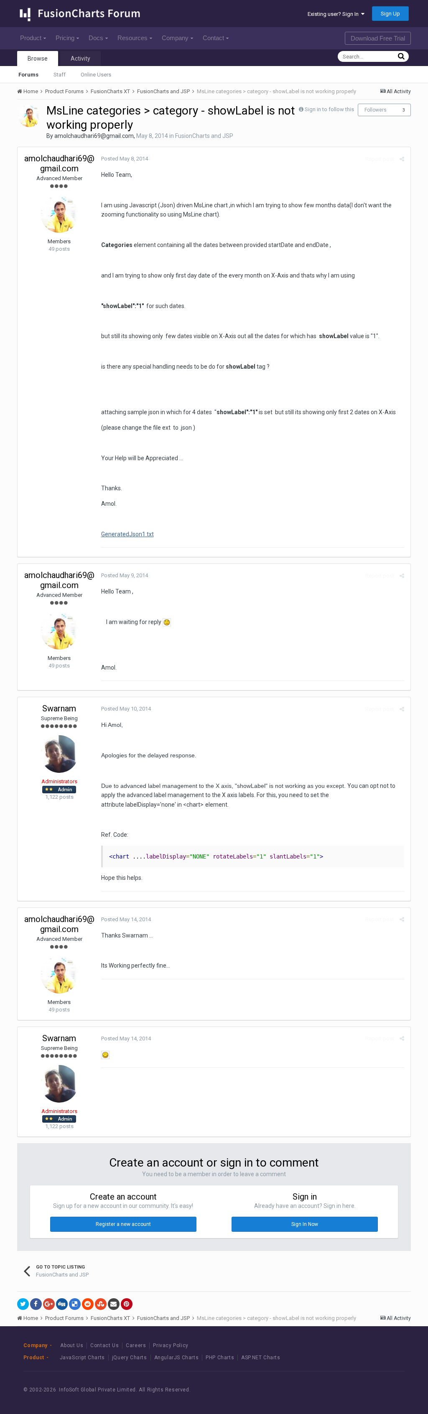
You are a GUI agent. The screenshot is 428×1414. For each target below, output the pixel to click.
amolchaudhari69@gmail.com (94, 135)
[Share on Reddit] (88, 1304)
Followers (375, 110)
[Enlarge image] (167, 622)
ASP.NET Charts (260, 1357)
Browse (38, 58)
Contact (213, 37)
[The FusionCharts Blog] (334, 1389)
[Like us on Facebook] (353, 1389)
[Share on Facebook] (36, 1304)
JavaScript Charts (82, 1357)
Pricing (65, 37)
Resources (132, 37)
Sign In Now (304, 1224)
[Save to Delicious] (75, 1304)
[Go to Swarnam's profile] (59, 754)
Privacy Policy (170, 1345)
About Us (71, 1345)
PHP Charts (220, 1357)
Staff (60, 74)
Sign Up (390, 13)
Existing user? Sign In (334, 14)
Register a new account (123, 1224)
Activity (80, 58)
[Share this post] (402, 159)
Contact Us (104, 1345)
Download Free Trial (378, 38)
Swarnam (59, 708)
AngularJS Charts (176, 1357)
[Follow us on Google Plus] (390, 1389)
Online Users (96, 74)
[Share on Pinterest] (126, 1304)
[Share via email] (114, 1304)
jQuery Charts (129, 1357)
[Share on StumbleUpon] (101, 1304)
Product (30, 37)
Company (175, 37)
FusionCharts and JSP (204, 135)
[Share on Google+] (49, 1304)
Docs (96, 37)
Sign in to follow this (329, 109)
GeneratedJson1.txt (127, 534)
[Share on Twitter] (23, 1304)
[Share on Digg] (62, 1304)
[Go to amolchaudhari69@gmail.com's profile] (29, 115)
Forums (28, 74)
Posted (124, 158)
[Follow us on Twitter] (372, 1389)
